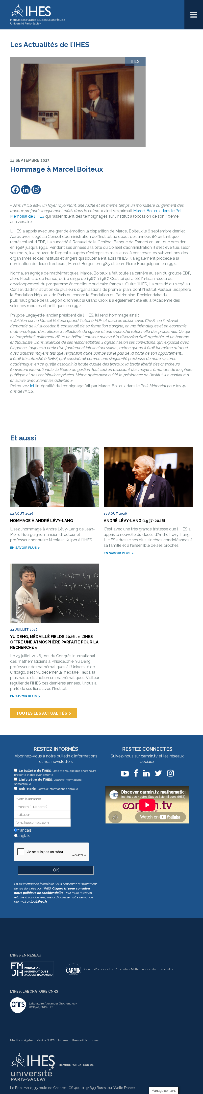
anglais (23, 835)
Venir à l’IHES (45, 1040)
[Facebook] (15, 189)
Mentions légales (21, 1040)
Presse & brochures (85, 1040)
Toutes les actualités (41, 713)
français (24, 830)
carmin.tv (149, 756)
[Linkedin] (25, 189)
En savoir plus (23, 547)
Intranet (63, 1040)
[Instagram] (36, 189)
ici (32, 386)
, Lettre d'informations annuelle (48, 789)
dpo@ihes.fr (38, 901)
